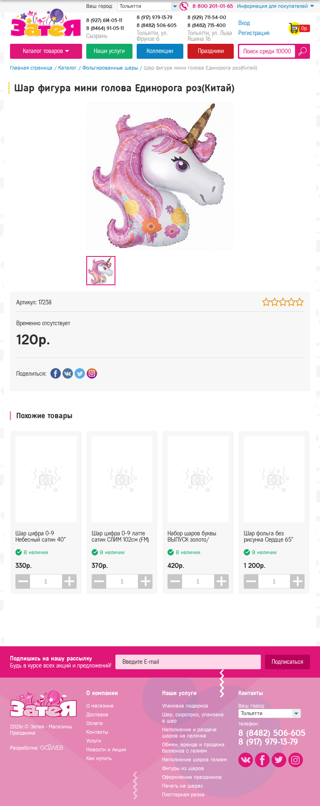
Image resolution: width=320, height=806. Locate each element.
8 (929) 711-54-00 (207, 17)
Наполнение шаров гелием (194, 759)
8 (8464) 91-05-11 (105, 28)
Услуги (93, 740)
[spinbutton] (46, 581)
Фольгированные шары (110, 67)
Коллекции (160, 51)
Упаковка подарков (185, 705)
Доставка (97, 714)
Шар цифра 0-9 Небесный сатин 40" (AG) (40, 536)
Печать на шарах (182, 785)
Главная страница (31, 67)
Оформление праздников (192, 777)
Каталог (67, 67)
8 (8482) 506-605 (157, 25)
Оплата (94, 723)
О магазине (100, 705)
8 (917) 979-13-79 (154, 17)
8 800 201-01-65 (212, 6)
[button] (69, 581)
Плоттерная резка (183, 794)
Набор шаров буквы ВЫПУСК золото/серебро (192, 536)
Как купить (99, 758)
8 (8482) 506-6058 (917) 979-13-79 (271, 737)
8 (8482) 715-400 (207, 25)
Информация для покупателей (272, 6)
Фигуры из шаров (183, 768)
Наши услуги (109, 51)
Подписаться (287, 662)
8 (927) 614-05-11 (104, 20)
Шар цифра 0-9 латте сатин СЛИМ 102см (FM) (120, 536)
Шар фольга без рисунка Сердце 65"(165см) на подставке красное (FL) (270, 536)
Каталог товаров (43, 51)
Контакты (97, 732)
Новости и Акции (106, 749)
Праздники (211, 51)
